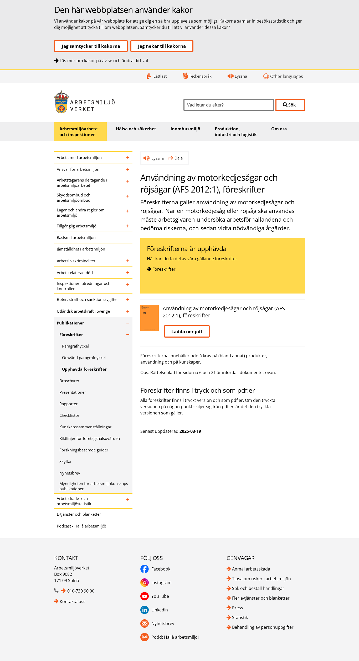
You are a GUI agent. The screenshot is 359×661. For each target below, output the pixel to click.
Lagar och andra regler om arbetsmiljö (81, 212)
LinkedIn (159, 610)
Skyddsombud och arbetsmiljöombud (73, 197)
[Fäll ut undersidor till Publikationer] (128, 323)
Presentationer (72, 392)
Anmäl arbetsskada (251, 569)
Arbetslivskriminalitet (76, 260)
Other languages (286, 76)
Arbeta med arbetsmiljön (79, 157)
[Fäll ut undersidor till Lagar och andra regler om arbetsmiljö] (128, 212)
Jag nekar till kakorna (162, 46)
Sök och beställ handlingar (258, 588)
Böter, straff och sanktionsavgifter (87, 299)
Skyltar (65, 461)
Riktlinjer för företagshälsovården (89, 438)
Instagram (161, 582)
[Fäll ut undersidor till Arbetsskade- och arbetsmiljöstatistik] (128, 501)
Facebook (160, 569)
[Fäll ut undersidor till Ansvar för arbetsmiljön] (128, 169)
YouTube (160, 596)
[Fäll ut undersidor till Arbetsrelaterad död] (128, 272)
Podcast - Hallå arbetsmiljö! (81, 526)
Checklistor (69, 415)
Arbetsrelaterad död (75, 272)
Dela (179, 158)
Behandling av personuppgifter (263, 627)
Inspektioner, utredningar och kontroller (83, 286)
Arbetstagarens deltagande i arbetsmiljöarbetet (82, 182)
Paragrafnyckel (75, 346)
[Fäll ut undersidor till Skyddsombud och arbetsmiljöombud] (128, 197)
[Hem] (115, 101)
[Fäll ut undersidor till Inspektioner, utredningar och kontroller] (128, 286)
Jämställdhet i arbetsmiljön (81, 249)
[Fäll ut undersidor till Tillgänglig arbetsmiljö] (128, 226)
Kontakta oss (72, 601)
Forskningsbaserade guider (83, 449)
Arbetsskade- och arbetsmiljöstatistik (74, 501)
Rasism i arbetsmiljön (76, 237)
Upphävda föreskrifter (84, 369)
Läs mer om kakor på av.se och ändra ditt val (104, 60)
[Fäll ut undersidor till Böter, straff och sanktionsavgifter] (128, 299)
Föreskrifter (71, 334)
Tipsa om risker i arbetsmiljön (261, 579)
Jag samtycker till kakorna (91, 46)
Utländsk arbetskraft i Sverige (83, 311)
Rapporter (68, 403)
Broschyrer (69, 380)
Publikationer (70, 323)
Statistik (240, 617)
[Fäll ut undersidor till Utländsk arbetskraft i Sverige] (128, 311)
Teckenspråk (200, 76)
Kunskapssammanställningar (85, 426)
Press (237, 608)
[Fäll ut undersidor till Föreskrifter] (128, 334)
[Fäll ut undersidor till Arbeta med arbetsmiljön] (128, 157)
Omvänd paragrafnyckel (84, 357)
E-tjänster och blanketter (79, 514)
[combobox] (228, 105)
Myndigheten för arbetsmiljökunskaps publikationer (93, 486)
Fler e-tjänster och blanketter (261, 598)
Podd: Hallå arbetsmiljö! (175, 637)
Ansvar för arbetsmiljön (78, 169)
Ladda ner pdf (186, 331)
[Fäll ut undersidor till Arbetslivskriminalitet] (128, 260)
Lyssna (241, 76)
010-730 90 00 (80, 591)
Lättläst (160, 76)
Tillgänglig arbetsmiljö (76, 225)
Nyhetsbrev (69, 473)
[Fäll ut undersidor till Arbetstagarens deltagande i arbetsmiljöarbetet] (128, 182)
